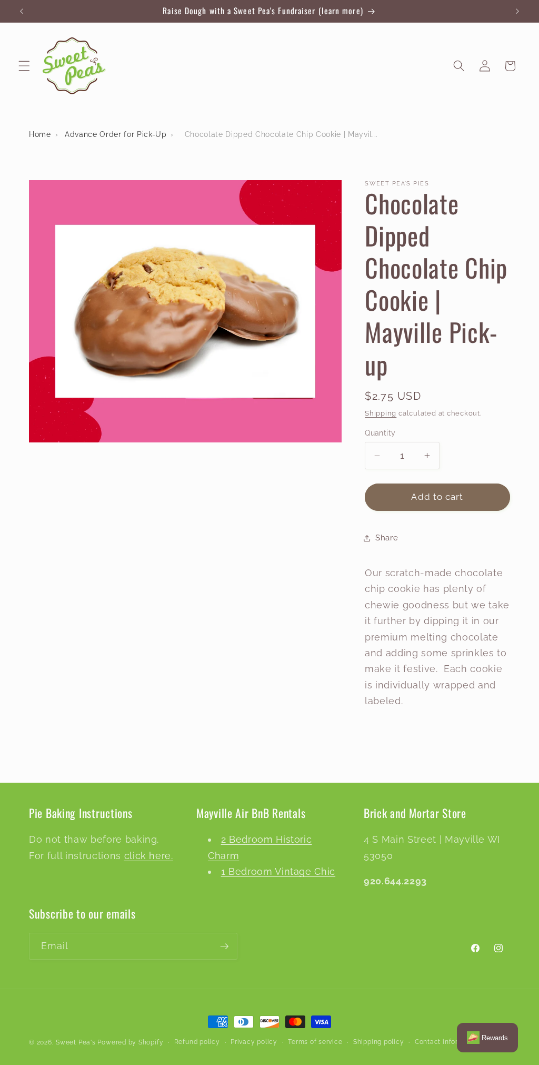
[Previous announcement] (21, 11)
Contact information (448, 1042)
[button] (24, 65)
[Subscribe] (224, 946)
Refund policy (197, 1042)
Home (40, 134)
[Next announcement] (517, 11)
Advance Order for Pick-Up (116, 134)
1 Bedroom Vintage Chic (278, 871)
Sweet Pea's (75, 1042)
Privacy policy (254, 1042)
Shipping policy (378, 1042)
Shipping (380, 413)
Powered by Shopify (130, 1042)
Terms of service (315, 1042)
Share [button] (386, 538)
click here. (148, 855)
